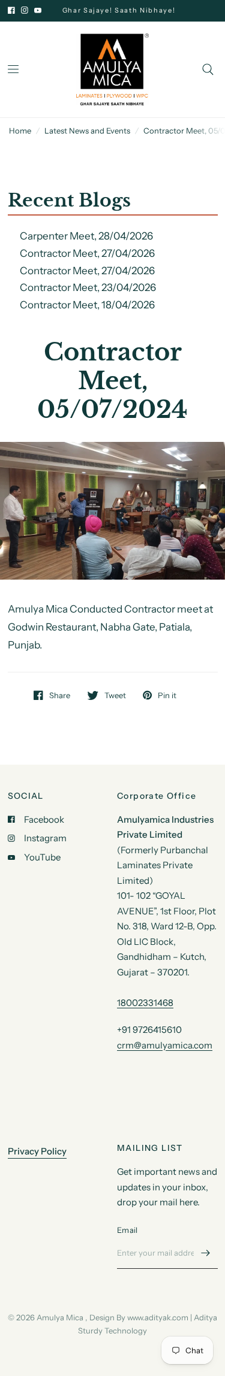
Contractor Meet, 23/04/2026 (88, 287)
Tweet (115, 695)
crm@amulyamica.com (164, 1045)
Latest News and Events (87, 130)
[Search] (208, 69)
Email (127, 1230)
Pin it (167, 695)
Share (59, 695)
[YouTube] (37, 10)
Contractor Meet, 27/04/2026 (87, 253)
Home (20, 130)
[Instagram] (24, 10)
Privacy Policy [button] (37, 1151)
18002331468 (145, 1002)
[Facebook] (11, 10)
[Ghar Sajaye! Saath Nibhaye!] (126, 10)
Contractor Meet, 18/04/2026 (87, 305)
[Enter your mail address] (206, 1253)
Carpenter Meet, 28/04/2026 (86, 236)
